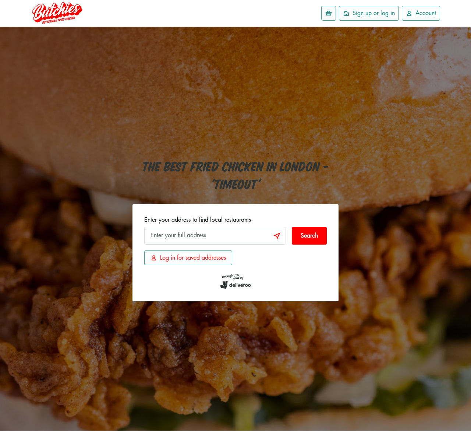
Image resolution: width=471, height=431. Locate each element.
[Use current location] (277, 236)
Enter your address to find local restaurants (197, 220)
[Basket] (328, 13)
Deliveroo (57, 13)
